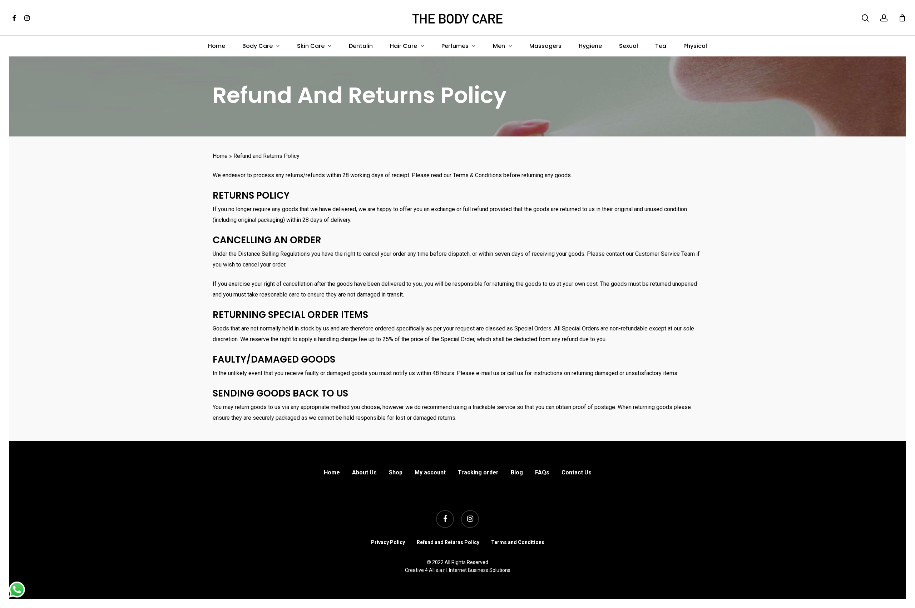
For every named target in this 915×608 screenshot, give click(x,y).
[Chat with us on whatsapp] (17, 595)
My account (430, 472)
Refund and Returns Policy (448, 542)
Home (220, 156)
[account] (884, 18)
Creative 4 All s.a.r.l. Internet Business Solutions (457, 570)
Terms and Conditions (517, 542)
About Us (364, 472)
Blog (517, 472)
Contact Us (577, 472)
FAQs (542, 472)
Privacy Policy (388, 542)
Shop (395, 472)
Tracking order (478, 472)
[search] (865, 18)
